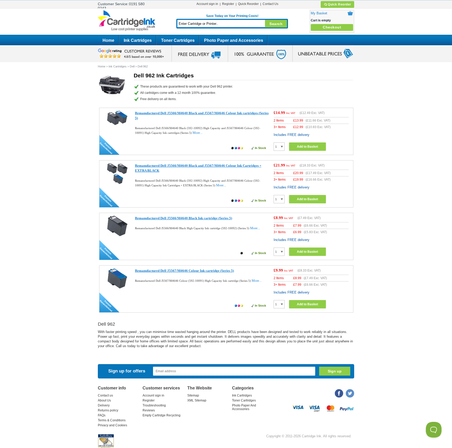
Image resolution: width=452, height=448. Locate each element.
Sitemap (193, 395)
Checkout (332, 27)
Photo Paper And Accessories (244, 407)
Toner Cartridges (178, 40)
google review (132, 53)
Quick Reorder (339, 4)
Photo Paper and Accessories (233, 40)
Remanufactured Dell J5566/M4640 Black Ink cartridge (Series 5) (183, 218)
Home (108, 40)
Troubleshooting (154, 405)
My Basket (319, 13)
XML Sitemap (196, 400)
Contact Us (270, 4)
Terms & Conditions (112, 420)
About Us (104, 400)
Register (228, 4)
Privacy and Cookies (112, 425)
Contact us (105, 395)
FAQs (101, 415)
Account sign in (207, 4)
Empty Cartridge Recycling (161, 415)
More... (197, 133)
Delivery (104, 405)
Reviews (149, 410)
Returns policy (108, 410)
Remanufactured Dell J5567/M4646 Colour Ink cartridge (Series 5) (184, 271)
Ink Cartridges (138, 40)
